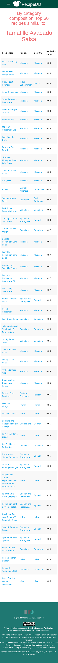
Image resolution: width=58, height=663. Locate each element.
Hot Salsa (6, 180)
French (23, 405)
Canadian (24, 210)
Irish (22, 581)
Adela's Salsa (8, 119)
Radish (5, 189)
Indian (37, 83)
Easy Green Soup (10, 319)
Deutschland (25, 423)
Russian (37, 395)
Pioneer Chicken (9, 413)
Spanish (37, 220)
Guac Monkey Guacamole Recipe (8, 383)
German (37, 423)
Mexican (24, 63)
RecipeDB (31, 4)
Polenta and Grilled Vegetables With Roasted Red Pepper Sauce (9, 480)
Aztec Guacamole (10, 92)
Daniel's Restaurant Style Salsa (9, 242)
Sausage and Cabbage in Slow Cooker (10, 424)
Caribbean (24, 199)
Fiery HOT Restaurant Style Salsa (9, 255)
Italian (22, 413)
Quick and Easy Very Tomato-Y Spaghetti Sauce (9, 517)
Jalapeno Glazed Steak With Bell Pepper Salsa (10, 329)
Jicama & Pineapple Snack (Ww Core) (10, 160)
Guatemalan (39, 189)
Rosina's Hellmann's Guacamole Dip (9, 278)
